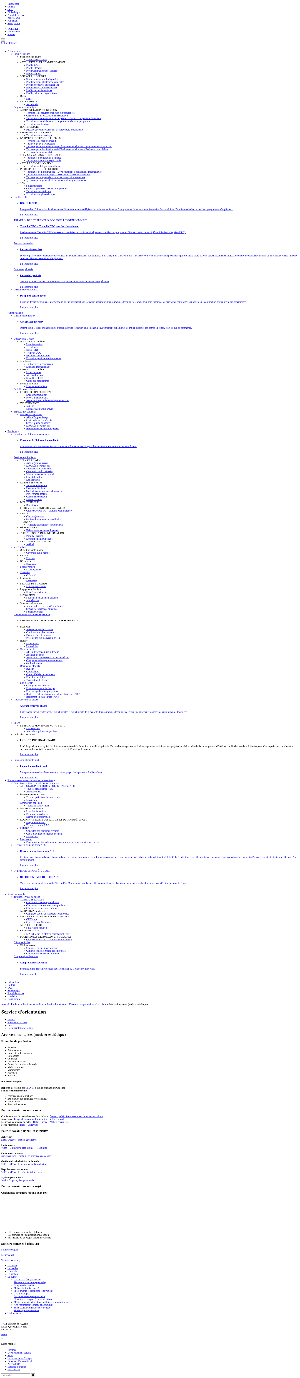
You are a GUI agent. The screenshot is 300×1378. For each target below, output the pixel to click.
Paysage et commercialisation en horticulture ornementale (54, 129)
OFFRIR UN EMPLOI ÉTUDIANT (32, 870)
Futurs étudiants (16, 312)
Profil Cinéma (33, 65)
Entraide (30, 558)
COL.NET (13, 28)
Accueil (5, 1004)
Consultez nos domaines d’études (42, 831)
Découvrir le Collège (24, 338)
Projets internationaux (37, 397)
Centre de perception (36, 496)
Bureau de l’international (20, 1361)
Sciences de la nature (36, 59)
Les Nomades (33, 728)
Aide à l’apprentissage (37, 417)
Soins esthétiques (9, 1249)
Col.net (4, 43)
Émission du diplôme (36, 677)
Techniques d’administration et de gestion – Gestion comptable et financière (63, 118)
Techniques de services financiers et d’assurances (50, 112)
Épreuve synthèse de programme (42, 691)
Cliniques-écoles (22, 942)
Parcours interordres (23, 243)
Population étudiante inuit (26, 760)
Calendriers (13, 3)
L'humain (12, 1271)
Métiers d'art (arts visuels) (26, 1288)
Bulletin (30, 668)
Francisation (26, 839)
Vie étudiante (20, 547)
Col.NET (30, 1087)
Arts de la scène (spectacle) (27, 1279)
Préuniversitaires (22, 54)
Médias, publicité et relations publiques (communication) (41, 1302)
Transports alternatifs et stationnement (44, 524)
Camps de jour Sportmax (38, 922)
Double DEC (20, 197)
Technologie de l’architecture (40, 143)
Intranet (11, 34)
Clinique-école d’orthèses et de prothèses (46, 905)
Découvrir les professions (81, 1004)
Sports (17, 723)
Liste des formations (36, 811)
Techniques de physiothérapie (40, 194)
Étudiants (12, 431)
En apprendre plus (29, 214)
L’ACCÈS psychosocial (38, 425)
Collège (11, 6)
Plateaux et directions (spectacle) (30, 1282)
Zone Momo (14, 18)
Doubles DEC (33, 350)
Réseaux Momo (34, 499)
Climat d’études (34, 477)
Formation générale (23, 269)
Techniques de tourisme (38, 124)
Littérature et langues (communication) (33, 1299)
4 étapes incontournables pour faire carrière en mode (39, 1119)
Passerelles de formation (38, 355)
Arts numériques (22, 1293)
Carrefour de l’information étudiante (31, 434)
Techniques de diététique (38, 191)
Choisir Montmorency (24, 315)
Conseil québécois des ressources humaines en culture (76, 1116)
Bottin (4, 1334)
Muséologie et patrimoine (26, 1310)
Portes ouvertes (33, 372)
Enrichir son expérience (25, 389)
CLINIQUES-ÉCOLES (32, 899)
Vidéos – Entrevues (28, 1124)
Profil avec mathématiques (39, 90)
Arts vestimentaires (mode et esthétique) (33, 1304)
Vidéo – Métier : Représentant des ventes (21, 1172)
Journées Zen (32, 600)
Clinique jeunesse (35, 516)
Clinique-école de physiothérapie (42, 902)
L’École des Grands (36, 586)
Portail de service (16, 15)
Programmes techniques (25, 107)
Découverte (32, 564)
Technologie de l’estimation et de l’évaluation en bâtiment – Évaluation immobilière (67, 149)
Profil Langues (33, 73)
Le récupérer (32, 643)
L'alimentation (15, 1313)
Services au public (17, 894)
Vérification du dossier (37, 680)
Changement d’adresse (37, 685)
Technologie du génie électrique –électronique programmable (56, 180)
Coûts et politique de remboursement (44, 833)
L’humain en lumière (36, 386)
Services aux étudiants (25, 411)
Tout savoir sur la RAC (37, 825)
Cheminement (27, 649)
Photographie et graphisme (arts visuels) (33, 1290)
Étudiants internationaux (38, 366)
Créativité (25, 572)
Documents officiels (30, 666)
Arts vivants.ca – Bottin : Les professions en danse (26, 1156)
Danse (29, 98)
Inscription (31, 800)
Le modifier (32, 646)
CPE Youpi (31, 919)
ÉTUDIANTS (27, 828)
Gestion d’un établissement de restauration (47, 115)
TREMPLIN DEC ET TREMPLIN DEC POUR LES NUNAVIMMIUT (50, 220)
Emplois (12, 1350)
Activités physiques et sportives (41, 731)
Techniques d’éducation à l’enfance (43, 157)
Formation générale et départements (43, 358)
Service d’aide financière (38, 423)
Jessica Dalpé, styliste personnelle (17, 1180)
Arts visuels (32, 104)
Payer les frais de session (38, 635)
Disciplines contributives (26, 289)
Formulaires (32, 836)
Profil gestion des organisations (41, 93)
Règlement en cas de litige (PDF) (42, 696)
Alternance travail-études (38, 400)
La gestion (13, 1274)
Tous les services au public (27, 896)
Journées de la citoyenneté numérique (44, 606)
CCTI (10, 9)
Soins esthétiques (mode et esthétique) (32, 1307)
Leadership (31, 580)
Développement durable (19, 1352)
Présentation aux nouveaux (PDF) (43, 638)
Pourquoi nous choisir (37, 814)
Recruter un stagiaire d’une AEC (30, 845)
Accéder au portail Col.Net (39, 629)
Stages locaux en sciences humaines (44, 491)
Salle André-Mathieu (36, 927)
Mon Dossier (14, 1369)
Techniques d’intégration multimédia (44, 166)
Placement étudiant (35, 488)
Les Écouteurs (33, 479)
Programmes (14, 51)
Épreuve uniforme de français (40, 688)
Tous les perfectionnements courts (43, 797)
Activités (30, 406)
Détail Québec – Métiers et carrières (50, 1122)
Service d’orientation (36, 485)
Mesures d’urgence (17, 1366)
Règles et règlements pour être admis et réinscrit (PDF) (53, 694)
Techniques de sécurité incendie (42, 141)
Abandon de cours (35, 654)
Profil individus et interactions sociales (45, 82)
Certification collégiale (31, 802)
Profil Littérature (34, 68)
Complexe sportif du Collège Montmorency (47, 913)
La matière (13, 1268)
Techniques (32, 347)
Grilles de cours (34, 663)
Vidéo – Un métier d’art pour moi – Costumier (24, 1147)
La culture (101, 1004)
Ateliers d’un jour (35, 375)
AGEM (30, 544)
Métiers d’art (7, 1255)
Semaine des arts (34, 611)
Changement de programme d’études (44, 660)
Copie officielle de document (40, 674)
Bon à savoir (26, 682)
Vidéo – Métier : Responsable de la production (24, 1164)
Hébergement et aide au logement (42, 428)
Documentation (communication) (30, 1296)
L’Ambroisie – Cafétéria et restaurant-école (48, 934)
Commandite (32, 671)
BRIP (10, 1355)
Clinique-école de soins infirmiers (42, 908)
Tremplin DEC (33, 352)
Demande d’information (38, 817)
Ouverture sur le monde (38, 552)
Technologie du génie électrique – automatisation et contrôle (55, 177)
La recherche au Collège (20, 1358)
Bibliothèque (14, 12)
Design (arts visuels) (24, 1285)
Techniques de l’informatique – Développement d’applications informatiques (64, 171)
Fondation (13, 20)
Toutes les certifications (37, 805)
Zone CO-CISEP (34, 378)
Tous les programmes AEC (39, 788)
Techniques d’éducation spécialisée (43, 160)
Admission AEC (34, 791)
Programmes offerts (35, 822)
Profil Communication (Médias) (42, 70)
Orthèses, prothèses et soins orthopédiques (47, 188)
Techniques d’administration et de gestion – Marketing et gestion (58, 121)
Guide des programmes (37, 380)
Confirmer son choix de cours (40, 632)
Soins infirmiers (34, 185)
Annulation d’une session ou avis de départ (47, 657)
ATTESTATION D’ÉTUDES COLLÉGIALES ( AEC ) (48, 786)
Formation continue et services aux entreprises (30, 780)
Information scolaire (17, 1022)
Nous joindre (14, 23)
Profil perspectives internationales (42, 84)
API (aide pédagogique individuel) (43, 652)
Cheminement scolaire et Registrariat (32, 614)
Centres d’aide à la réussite (39, 420)
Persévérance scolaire (36, 493)
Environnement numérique (39, 538)
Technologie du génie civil (39, 152)
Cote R (11, 1025)
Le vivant (12, 1265)
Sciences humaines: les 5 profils (42, 79)
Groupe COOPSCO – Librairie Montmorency (49, 510)
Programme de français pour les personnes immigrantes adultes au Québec (62, 842)
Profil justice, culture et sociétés (41, 87)
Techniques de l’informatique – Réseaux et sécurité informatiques (58, 174)
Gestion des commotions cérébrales (43, 519)
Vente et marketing (10, 1260)
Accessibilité (14, 1364)
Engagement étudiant (36, 394)
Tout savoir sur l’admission (39, 364)
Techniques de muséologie (39, 135)
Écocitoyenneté (27, 566)
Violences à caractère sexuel (40, 474)
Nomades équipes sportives (39, 409)
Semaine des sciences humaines (41, 609)
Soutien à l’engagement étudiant (42, 597)
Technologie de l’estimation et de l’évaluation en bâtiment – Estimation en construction (69, 146)
